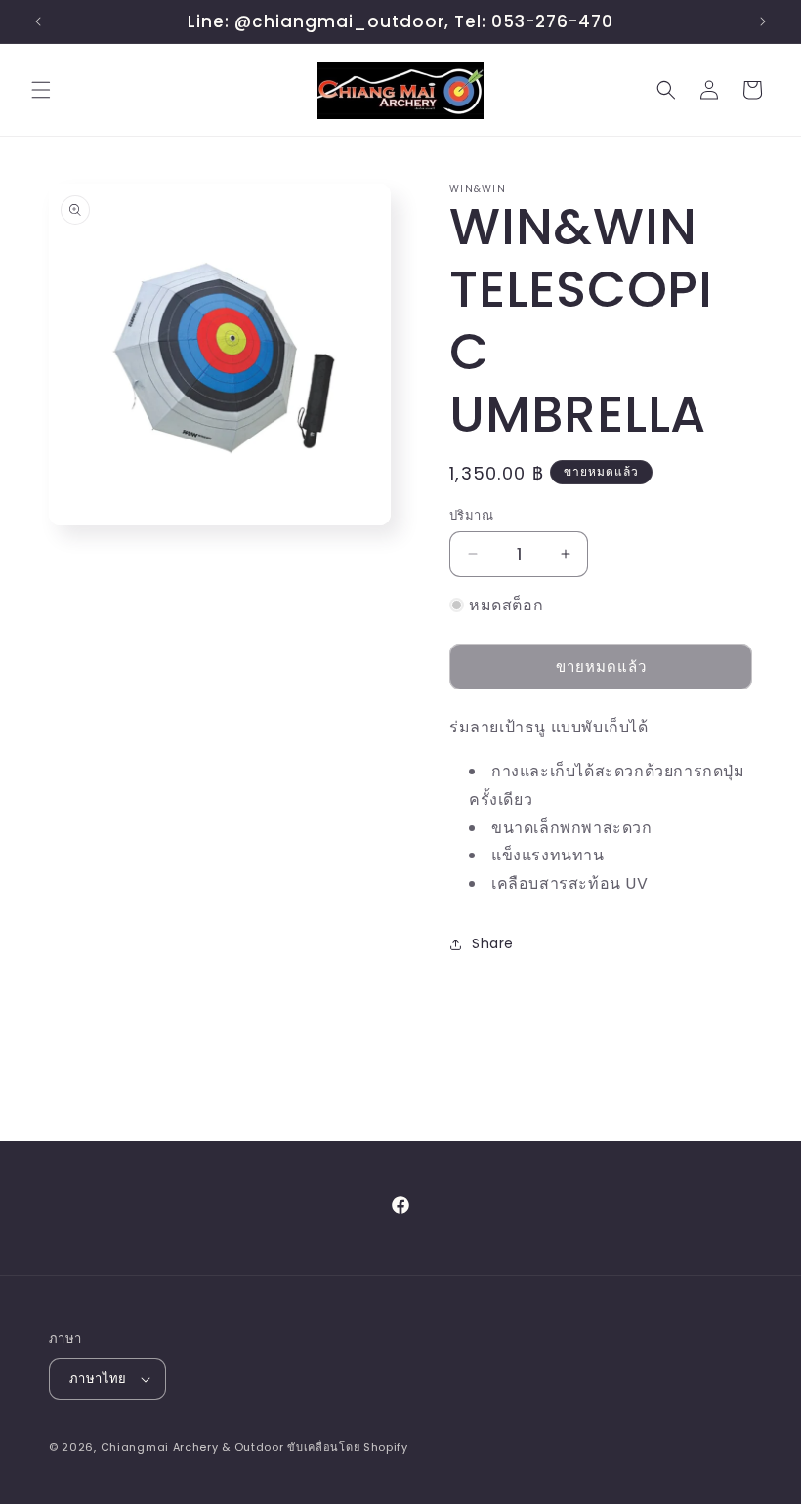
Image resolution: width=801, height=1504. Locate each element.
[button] (41, 89)
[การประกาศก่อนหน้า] (38, 21)
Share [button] (493, 943)
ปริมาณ (471, 515)
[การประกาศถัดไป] (762, 21)
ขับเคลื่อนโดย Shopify (347, 1447)
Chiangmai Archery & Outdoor (192, 1447)
